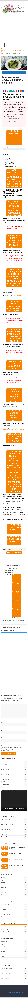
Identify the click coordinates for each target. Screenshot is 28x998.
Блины (2, 956)
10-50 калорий (4, 762)
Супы (2, 949)
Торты (2, 953)
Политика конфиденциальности (15, 992)
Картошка (3, 944)
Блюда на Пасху (5, 834)
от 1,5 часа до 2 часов (6, 914)
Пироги (3, 946)
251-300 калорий (5, 774)
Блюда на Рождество (6, 822)
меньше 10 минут (5, 904)
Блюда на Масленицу (6, 827)
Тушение (3, 894)
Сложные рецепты (5, 931)
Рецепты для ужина (5, 978)
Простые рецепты (5, 926)
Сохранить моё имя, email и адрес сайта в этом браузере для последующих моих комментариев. (13, 749)
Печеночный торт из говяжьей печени (17, 848)
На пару (3, 889)
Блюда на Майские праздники (8, 832)
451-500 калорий (5, 784)
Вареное (3, 880)
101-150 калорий (5, 767)
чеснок (3, 86)
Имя (2, 722)
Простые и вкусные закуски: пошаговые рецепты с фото (13, 72)
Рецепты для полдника (6, 976)
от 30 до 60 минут (5, 909)
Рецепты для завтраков (6, 968)
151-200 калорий (5, 769)
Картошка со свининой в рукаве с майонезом (16, 866)
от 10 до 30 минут (5, 907)
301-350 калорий (5, 776)
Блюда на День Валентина (7, 824)
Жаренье (3, 882)
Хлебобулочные (5, 941)
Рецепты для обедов (6, 973)
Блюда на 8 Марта (5, 829)
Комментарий (5, 703)
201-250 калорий (5, 772)
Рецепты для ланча (5, 971)
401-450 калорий (5, 781)
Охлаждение (4, 892)
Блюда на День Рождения (7, 836)
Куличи (3, 958)
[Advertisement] (14, 28)
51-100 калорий (4, 764)
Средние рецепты (5, 929)
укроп (24, 85)
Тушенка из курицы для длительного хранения (15, 860)
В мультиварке (4, 877)
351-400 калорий (5, 779)
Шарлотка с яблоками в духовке (15, 854)
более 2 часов (4, 916)
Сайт (2, 738)
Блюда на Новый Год (6, 819)
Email (3, 730)
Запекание (3, 884)
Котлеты (3, 951)
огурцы (18, 85)
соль (21, 85)
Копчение (3, 887)
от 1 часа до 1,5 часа (6, 912)
